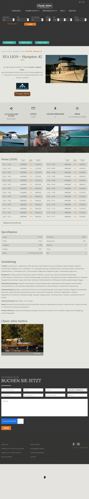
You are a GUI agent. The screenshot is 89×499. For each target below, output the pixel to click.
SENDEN (6, 428)
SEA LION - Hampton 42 (34, 51)
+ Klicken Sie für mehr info (12, 223)
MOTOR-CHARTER (6, 457)
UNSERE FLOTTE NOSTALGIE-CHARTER (12, 448)
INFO (62, 11)
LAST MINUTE (9, 42)
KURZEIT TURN (42, 42)
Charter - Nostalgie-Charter (15, 51)
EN (80, 2)
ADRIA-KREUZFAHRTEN (37, 453)
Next (46, 149)
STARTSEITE (16, 11)
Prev (43, 149)
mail (78, 444)
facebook (73, 444)
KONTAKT (72, 11)
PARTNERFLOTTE (49, 11)
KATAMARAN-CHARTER (37, 448)
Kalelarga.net (84, 447)
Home (3, 51)
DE (83, 2)
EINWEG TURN (25, 42)
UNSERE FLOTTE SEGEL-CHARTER (11, 453)
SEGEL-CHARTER (35, 444)
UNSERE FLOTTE (31, 11)
